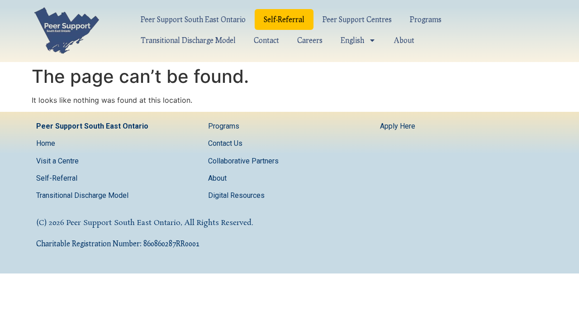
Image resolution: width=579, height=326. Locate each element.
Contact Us (226, 143)
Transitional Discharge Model (188, 40)
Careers (310, 40)
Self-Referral (284, 19)
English (352, 40)
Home (45, 143)
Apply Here (397, 126)
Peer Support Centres (357, 19)
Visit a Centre (57, 161)
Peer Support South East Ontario (193, 19)
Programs (425, 19)
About (404, 40)
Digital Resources (236, 195)
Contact (266, 40)
